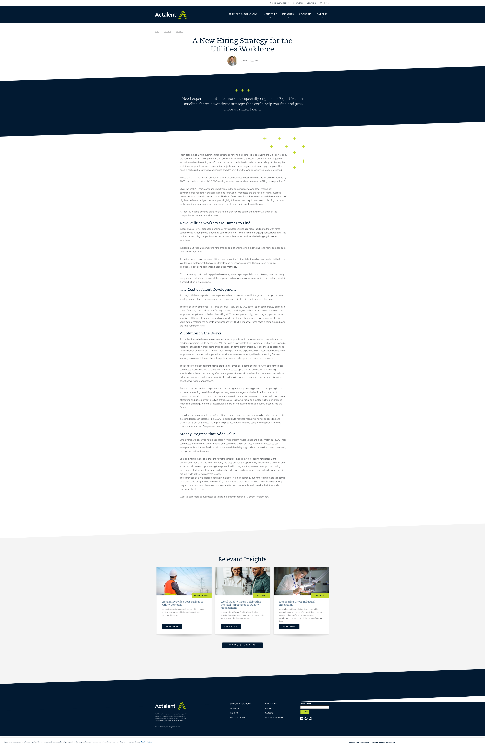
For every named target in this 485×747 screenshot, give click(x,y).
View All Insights (242, 645)
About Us (305, 14)
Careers (322, 14)
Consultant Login (281, 3)
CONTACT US (298, 3)
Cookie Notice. (146, 742)
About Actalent (238, 718)
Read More (172, 627)
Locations (311, 3)
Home (171, 14)
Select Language (321, 3)
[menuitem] (243, 14)
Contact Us (271, 704)
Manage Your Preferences (359, 742)
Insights (288, 14)
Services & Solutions (243, 14)
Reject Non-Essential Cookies (383, 742)
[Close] (481, 742)
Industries (270, 14)
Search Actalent (327, 3)
